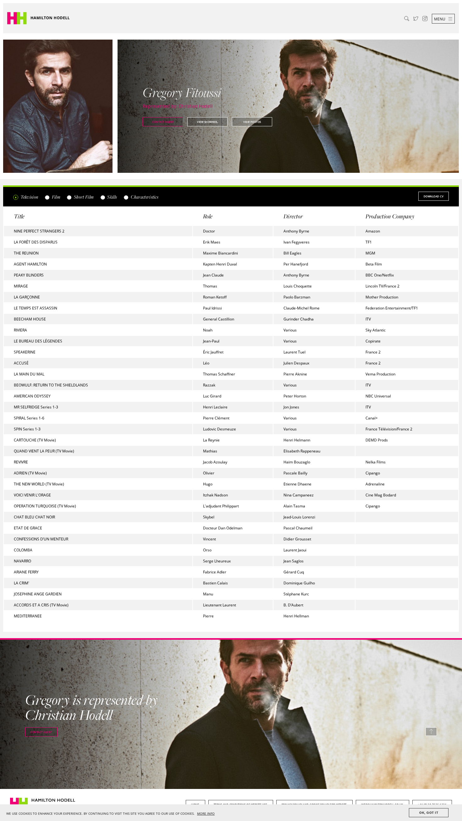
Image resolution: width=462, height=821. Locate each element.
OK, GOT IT (428, 812)
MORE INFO (206, 814)
